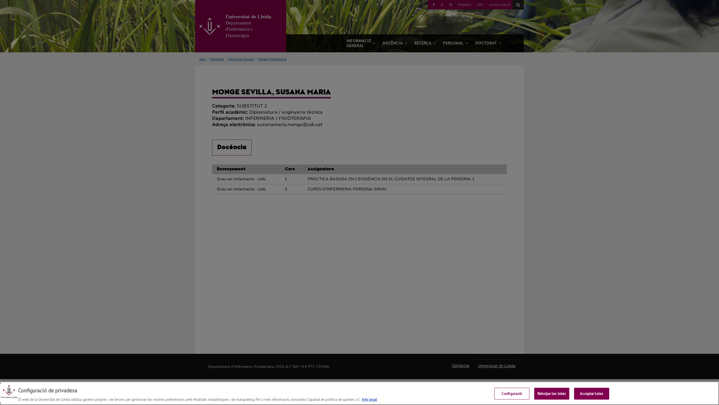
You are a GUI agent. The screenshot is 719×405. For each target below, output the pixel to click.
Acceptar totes (591, 393)
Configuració (512, 393)
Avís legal (369, 399)
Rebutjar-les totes (552, 393)
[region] (359, 393)
